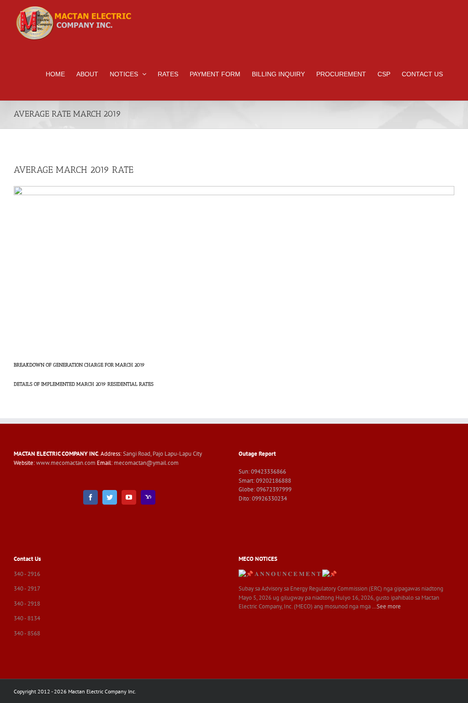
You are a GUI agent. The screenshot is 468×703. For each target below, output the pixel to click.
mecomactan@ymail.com (146, 463)
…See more (386, 606)
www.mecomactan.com (66, 463)
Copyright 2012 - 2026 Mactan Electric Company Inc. (75, 691)
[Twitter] (109, 497)
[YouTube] (129, 497)
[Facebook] (90, 497)
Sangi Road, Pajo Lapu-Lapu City (162, 454)
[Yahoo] (148, 497)
